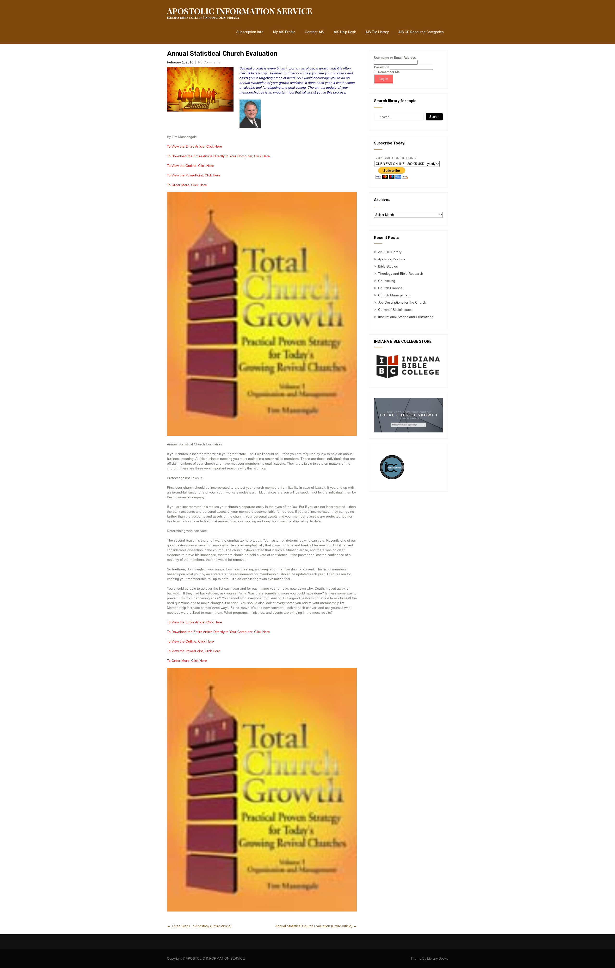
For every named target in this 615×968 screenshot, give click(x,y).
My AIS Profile (284, 32)
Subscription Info (250, 32)
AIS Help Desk (345, 32)
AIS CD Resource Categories (421, 32)
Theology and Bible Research (400, 273)
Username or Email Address (395, 57)
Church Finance (390, 288)
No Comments (209, 62)
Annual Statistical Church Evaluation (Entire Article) (316, 926)
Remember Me (388, 72)
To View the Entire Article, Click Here (194, 146)
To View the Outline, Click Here (190, 166)
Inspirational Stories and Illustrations (405, 317)
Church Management (394, 295)
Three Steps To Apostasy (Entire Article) (199, 926)
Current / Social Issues (395, 310)
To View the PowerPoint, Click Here (193, 175)
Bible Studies (388, 266)
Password (381, 67)
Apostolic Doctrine (392, 259)
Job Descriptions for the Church (402, 302)
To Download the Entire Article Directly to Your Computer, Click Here (218, 156)
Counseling (386, 281)
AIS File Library (377, 32)
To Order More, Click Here (187, 185)
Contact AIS (314, 32)
